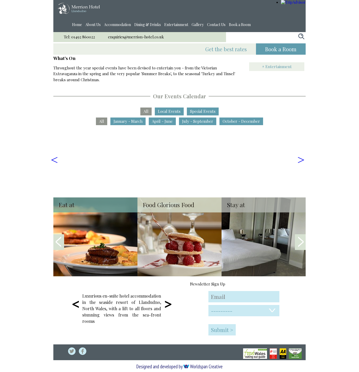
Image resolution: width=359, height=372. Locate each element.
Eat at (66, 205)
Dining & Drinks (147, 24)
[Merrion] (78, 12)
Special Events (203, 111)
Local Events (169, 111)
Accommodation (117, 24)
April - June (162, 121)
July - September (197, 121)
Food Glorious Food (168, 205)
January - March (128, 121)
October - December (241, 121)
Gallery (198, 24)
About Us (93, 24)
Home (77, 24)
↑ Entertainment (277, 66)
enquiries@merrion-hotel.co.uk (136, 36)
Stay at (236, 205)
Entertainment (176, 24)
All (145, 111)
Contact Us (216, 24)
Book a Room (240, 24)
